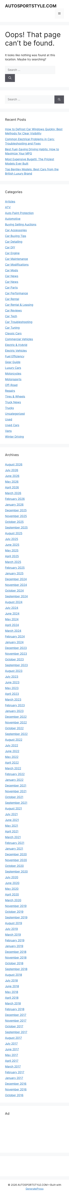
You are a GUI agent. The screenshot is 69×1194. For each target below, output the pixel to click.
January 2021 (14, 848)
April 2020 (12, 894)
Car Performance (16, 293)
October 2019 (14, 911)
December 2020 (16, 854)
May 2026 (12, 481)
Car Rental (12, 299)
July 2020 (11, 877)
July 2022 (11, 745)
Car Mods (11, 270)
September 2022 (16, 734)
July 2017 (11, 1043)
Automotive (12, 218)
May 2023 (12, 688)
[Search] (10, 78)
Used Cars (12, 425)
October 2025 (14, 521)
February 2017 (14, 1072)
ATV (8, 207)
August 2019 (13, 923)
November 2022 (16, 722)
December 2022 (16, 716)
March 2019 (13, 934)
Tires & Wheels (15, 396)
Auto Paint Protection (19, 213)
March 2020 (13, 900)
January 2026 (14, 504)
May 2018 (11, 992)
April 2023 (12, 693)
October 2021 (14, 797)
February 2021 (14, 843)
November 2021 (15, 791)
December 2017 (15, 1015)
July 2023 (11, 676)
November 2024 (16, 585)
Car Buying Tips (15, 236)
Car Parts (11, 287)
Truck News (13, 402)
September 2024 (16, 596)
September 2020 (16, 871)
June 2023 (12, 682)
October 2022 (14, 728)
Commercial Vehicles (19, 339)
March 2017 (13, 1066)
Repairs (10, 390)
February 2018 (14, 1009)
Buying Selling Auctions (20, 224)
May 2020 (12, 888)
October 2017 (14, 1026)
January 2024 (14, 642)
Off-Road (11, 385)
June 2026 (12, 476)
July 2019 (11, 929)
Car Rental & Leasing (19, 304)
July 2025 (11, 539)
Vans (8, 431)
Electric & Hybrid (16, 345)
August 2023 (13, 671)
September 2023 (16, 665)
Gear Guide (12, 362)
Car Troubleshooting (18, 322)
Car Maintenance (16, 259)
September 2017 (16, 1032)
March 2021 (13, 837)
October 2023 (14, 659)
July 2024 (11, 607)
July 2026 (11, 470)
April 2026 (12, 487)
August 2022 (13, 739)
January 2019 (14, 946)
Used (8, 419)
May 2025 (11, 550)
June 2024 (12, 613)
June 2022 (12, 751)
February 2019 (14, 940)
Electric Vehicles (16, 350)
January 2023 (14, 711)
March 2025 (13, 562)
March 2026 (13, 493)
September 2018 (16, 969)
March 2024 (13, 630)
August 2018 (13, 974)
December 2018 (15, 952)
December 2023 (16, 648)
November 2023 (16, 653)
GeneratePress (35, 1188)
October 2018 (14, 963)
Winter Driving (14, 436)
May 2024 (12, 619)
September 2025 (16, 527)
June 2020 (12, 883)
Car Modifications (17, 264)
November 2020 (16, 860)
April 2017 (11, 1060)
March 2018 (13, 1003)
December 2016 (15, 1083)
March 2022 (13, 768)
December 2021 (15, 785)
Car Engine (12, 253)
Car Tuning (12, 327)
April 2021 (11, 831)
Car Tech (11, 316)
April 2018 (11, 997)
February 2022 (15, 774)
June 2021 (12, 820)
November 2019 (16, 906)
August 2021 (13, 808)
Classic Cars (13, 333)
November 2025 (16, 516)
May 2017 (11, 1055)
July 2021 (11, 814)
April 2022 (12, 762)
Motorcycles (13, 373)
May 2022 (11, 757)
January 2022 (14, 779)
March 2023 (13, 699)
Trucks (9, 408)
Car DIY (10, 247)
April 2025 (12, 556)
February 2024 (15, 636)
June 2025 (12, 544)
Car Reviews (13, 310)
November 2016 (16, 1089)
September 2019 (16, 917)
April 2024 (12, 625)
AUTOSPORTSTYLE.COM (30, 5)
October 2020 (14, 866)
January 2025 (14, 573)
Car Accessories (16, 230)
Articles (10, 201)
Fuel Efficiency (14, 356)
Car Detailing (13, 241)
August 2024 (13, 602)
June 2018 (12, 986)
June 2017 (12, 1049)
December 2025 (16, 510)
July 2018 (11, 980)
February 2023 (15, 705)
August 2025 (13, 533)
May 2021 (11, 825)
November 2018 (15, 957)
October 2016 (14, 1095)
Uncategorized (15, 413)
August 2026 (13, 464)
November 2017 (15, 1020)
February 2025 (15, 567)
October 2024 (14, 590)
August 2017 (13, 1038)
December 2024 (16, 579)
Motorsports (13, 379)
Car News (11, 276)
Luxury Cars (13, 367)
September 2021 (16, 802)
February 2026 (15, 499)
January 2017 (14, 1078)
